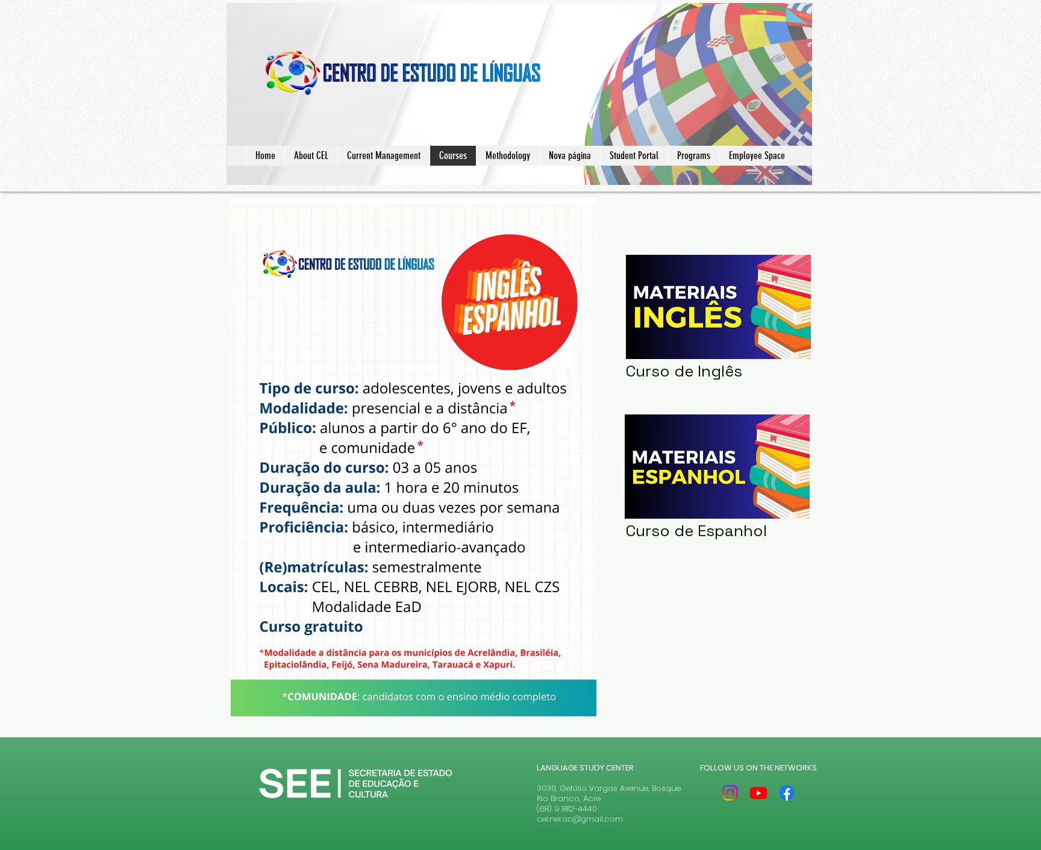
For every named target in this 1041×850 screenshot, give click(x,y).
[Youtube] (758, 793)
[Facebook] (787, 793)
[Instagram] (730, 793)
